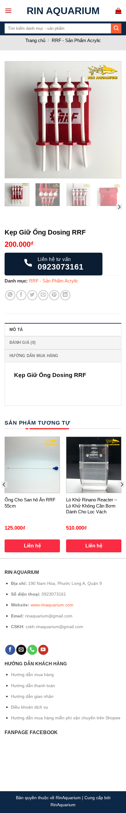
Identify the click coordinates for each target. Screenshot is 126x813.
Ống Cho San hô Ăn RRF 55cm (30, 502)
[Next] (111, 119)
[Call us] (32, 650)
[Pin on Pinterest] (54, 295)
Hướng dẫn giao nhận (32, 696)
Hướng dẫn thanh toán (33, 685)
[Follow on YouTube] (43, 650)
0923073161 (54, 594)
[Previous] (14, 119)
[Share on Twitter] (32, 295)
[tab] (63, 329)
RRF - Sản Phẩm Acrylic (76, 40)
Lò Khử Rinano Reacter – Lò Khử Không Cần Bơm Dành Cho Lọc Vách (91, 505)
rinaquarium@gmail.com (48, 615)
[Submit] (116, 28)
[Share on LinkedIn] (65, 295)
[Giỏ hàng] (118, 11)
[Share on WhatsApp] (10, 295)
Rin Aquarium (63, 11)
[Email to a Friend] (43, 295)
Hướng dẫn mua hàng (33, 355)
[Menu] (8, 10)
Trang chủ (35, 40)
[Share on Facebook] (21, 295)
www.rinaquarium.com (52, 604)
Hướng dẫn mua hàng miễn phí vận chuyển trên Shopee (65, 717)
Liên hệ (32, 545)
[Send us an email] (21, 650)
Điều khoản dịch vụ (29, 707)
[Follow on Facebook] (10, 650)
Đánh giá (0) (22, 342)
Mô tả (16, 329)
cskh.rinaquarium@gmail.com (54, 626)
